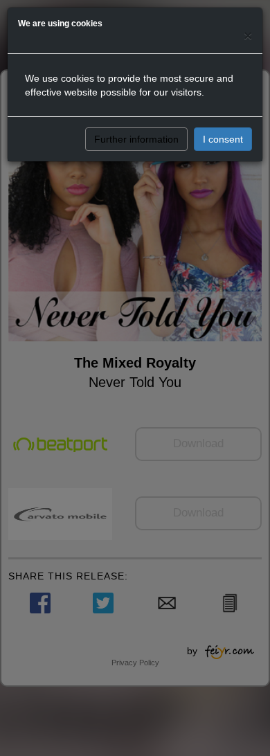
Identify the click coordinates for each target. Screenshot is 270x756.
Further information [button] (136, 139)
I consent (223, 139)
